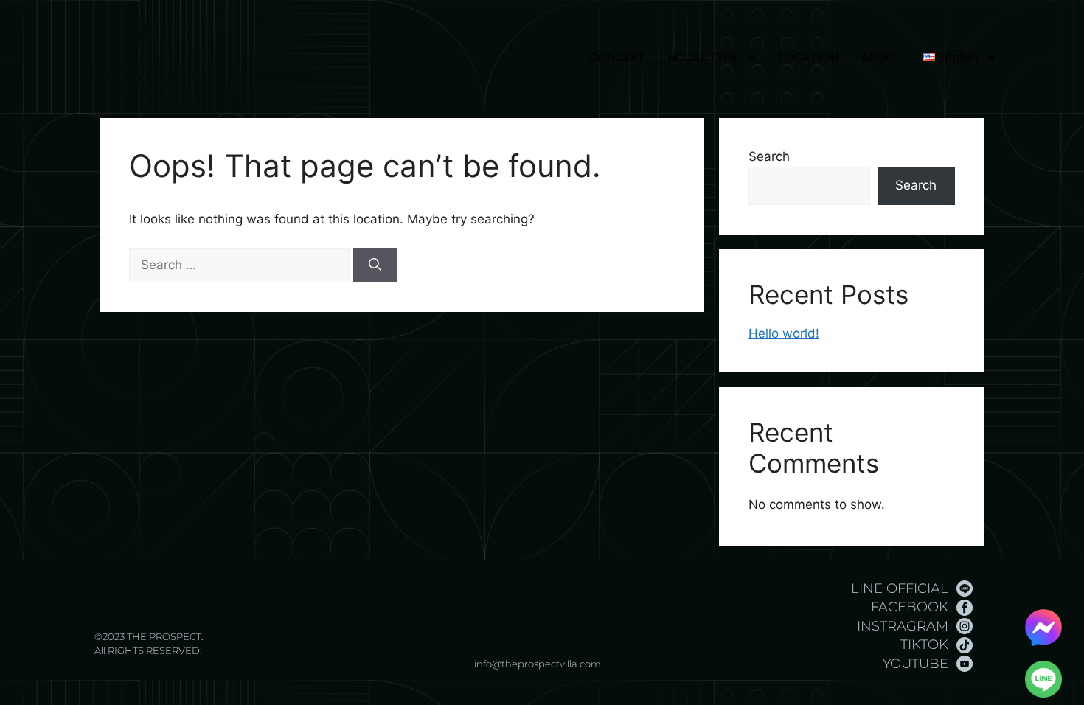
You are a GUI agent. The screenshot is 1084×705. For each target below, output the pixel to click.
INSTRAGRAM (902, 626)
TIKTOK (924, 644)
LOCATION (808, 57)
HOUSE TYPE (702, 57)
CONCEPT (616, 57)
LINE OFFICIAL (899, 588)
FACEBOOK (909, 607)
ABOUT (881, 57)
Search (769, 156)
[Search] (375, 265)
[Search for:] (241, 264)
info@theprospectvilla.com (537, 664)
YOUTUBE (915, 664)
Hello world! (783, 333)
